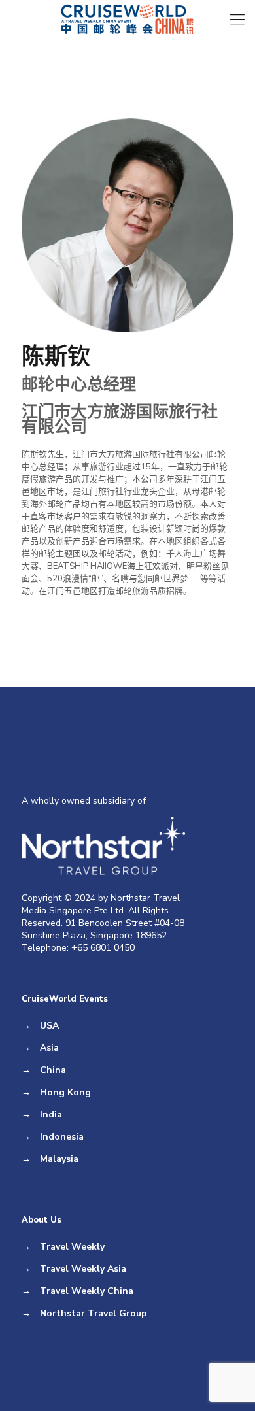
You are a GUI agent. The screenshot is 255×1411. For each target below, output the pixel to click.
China (53, 1070)
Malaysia (59, 1159)
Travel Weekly (72, 1246)
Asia (49, 1048)
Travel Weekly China (86, 1291)
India (51, 1114)
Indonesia (62, 1136)
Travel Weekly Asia (83, 1269)
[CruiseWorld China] (127, 19)
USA (49, 1025)
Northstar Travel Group (93, 1313)
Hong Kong (65, 1092)
